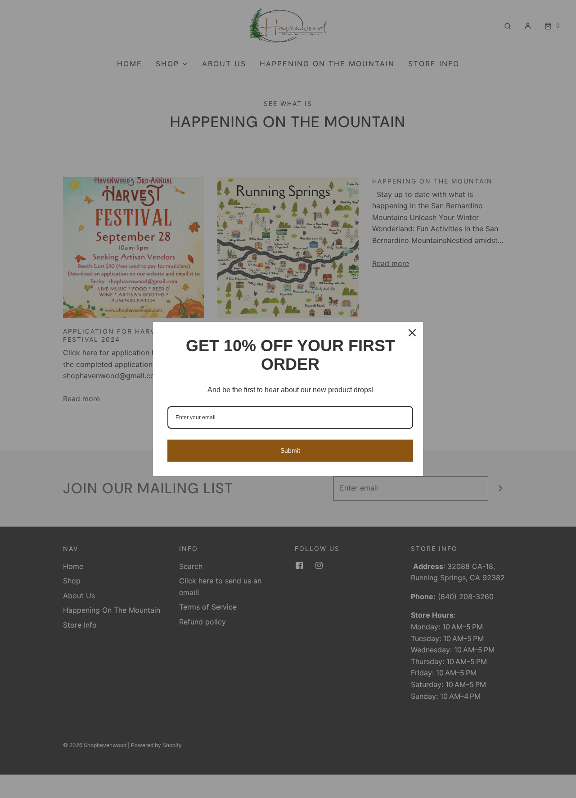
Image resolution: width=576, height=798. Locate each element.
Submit (290, 450)
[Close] (412, 333)
